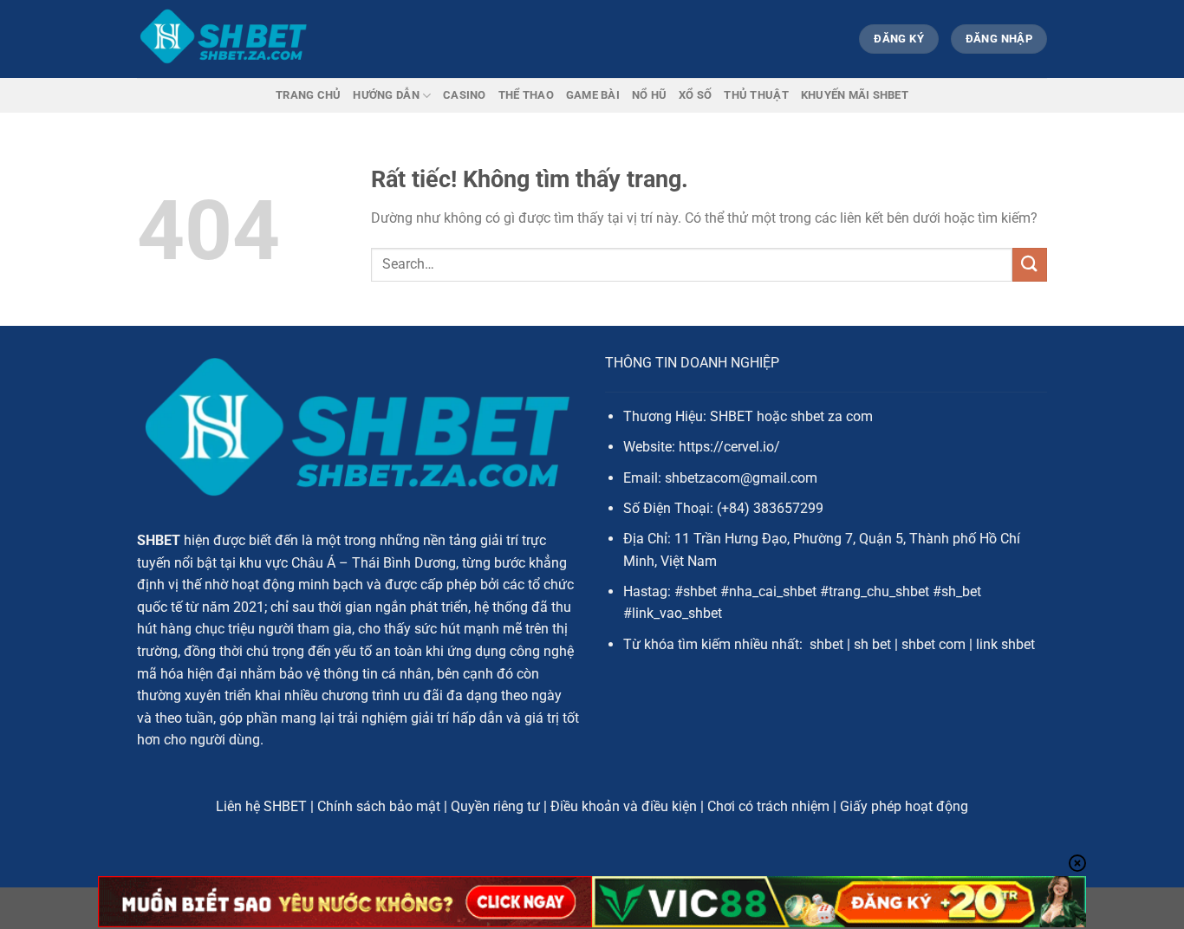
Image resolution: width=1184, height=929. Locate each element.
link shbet (1005, 644)
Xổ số (695, 94)
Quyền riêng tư (495, 806)
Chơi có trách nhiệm (768, 806)
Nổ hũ (649, 94)
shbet (826, 644)
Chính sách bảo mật (378, 806)
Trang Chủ (308, 94)
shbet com (933, 644)
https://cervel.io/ (729, 447)
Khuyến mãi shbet (854, 94)
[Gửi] (1029, 265)
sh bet (872, 644)
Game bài (593, 94)
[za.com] (223, 39)
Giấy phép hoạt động (904, 806)
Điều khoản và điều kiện (623, 806)
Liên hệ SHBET (261, 806)
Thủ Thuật (756, 94)
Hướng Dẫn (386, 94)
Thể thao (526, 94)
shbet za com (831, 416)
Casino (464, 94)
